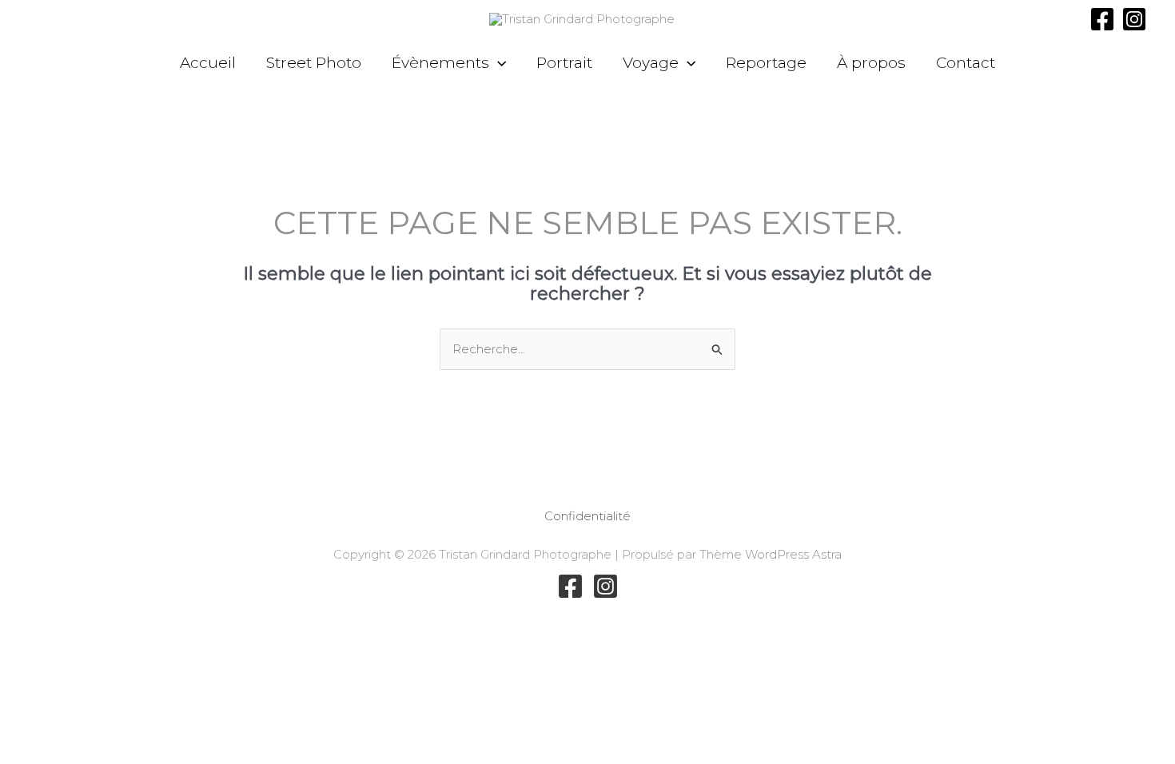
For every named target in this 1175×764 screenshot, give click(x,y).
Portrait (564, 63)
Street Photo (313, 63)
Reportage (766, 63)
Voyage (651, 63)
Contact (965, 63)
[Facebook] (1102, 19)
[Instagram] (1134, 19)
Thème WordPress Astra (770, 554)
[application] (497, 63)
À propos (871, 63)
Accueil (208, 63)
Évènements (440, 63)
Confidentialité (587, 515)
